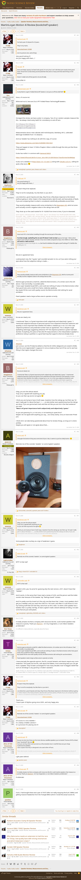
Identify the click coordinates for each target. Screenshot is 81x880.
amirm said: (20, 435)
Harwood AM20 (45, 153)
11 (48, 830)
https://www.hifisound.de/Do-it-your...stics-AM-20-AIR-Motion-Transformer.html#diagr (45, 157)
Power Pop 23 (71, 829)
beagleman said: (22, 309)
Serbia (12, 106)
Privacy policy (69, 873)
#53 (78, 577)
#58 (78, 733)
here (19, 18)
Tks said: (19, 67)
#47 (78, 305)
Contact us (49, 873)
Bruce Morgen (71, 848)
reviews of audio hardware (36, 16)
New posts (4, 11)
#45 (78, 227)
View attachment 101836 (24, 717)
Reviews (19, 8)
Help (75, 873)
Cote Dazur (72, 822)
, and (28, 571)
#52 (78, 549)
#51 (78, 516)
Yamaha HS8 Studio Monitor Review (21, 855)
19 (8, 824)
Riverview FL (10, 198)
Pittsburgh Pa (10, 248)
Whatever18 (71, 856)
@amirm (40, 624)
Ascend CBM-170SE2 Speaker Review (21, 828)
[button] (55, 7)
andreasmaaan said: (23, 89)
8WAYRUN (49, 878)
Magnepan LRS (62, 205)
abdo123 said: (21, 553)
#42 (78, 63)
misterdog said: (21, 644)
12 (8, 832)
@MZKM (19, 344)
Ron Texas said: (21, 769)
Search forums (13, 11)
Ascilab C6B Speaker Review (18, 847)
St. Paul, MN (10, 572)
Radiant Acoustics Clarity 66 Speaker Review (24, 821)
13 (10, 832)
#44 (78, 174)
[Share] (74, 35)
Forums (40, 8)
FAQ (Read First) (8, 8)
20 (10, 824)
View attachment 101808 (24, 49)
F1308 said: (20, 178)
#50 (78, 431)
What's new (49, 8)
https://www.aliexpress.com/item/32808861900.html (34, 143)
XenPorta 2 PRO (33, 878)
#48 (78, 340)
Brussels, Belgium (9, 455)
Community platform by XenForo (30, 877)
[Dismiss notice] (78, 16)
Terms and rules (58, 873)
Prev (4, 31)
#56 (78, 677)
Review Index (29, 8)
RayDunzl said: (21, 39)
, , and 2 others (32, 613)
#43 (78, 85)
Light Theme (6, 873)
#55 (78, 640)
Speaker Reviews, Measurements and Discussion (32, 822)
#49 (78, 364)
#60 (78, 789)
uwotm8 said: (21, 737)
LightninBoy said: (22, 580)
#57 (78, 707)
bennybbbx (10, 843)
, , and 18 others (34, 510)
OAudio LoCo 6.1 (65, 162)
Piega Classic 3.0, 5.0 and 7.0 (42, 162)
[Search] (78, 7)
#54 (78, 618)
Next (22, 31)
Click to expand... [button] (47, 247)
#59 (78, 765)
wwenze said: (21, 231)
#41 (78, 35)
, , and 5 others (32, 169)
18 (47, 822)
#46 (78, 268)
